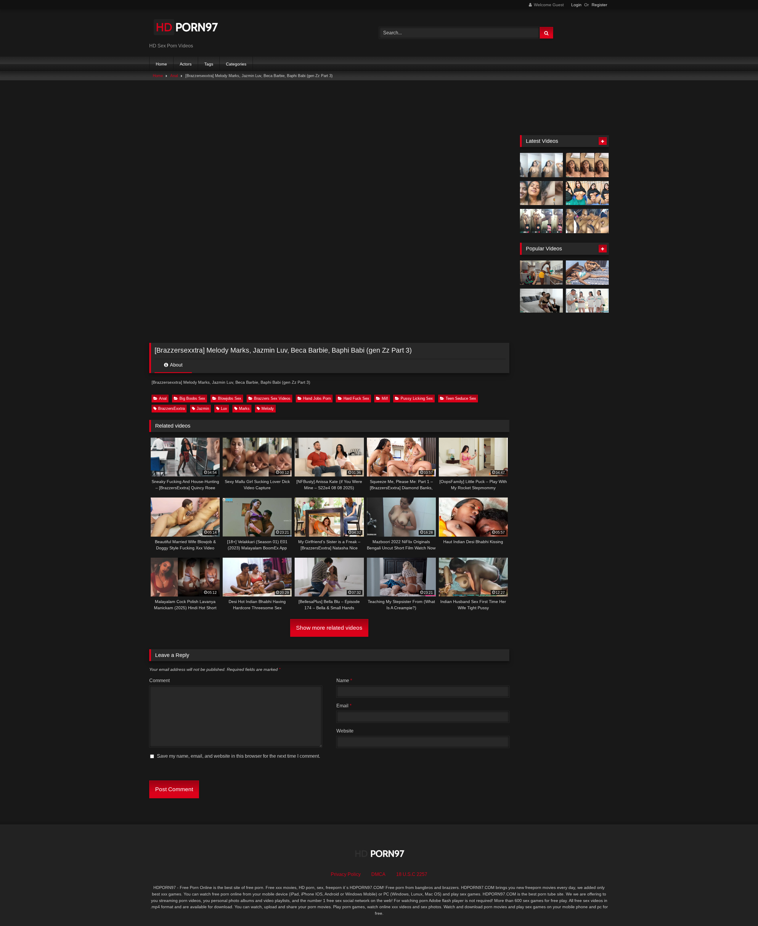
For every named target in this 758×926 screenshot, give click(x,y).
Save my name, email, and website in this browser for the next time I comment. (238, 756)
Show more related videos (329, 628)
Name (344, 680)
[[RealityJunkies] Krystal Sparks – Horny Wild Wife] (541, 301)
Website (345, 730)
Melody (267, 408)
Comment (159, 680)
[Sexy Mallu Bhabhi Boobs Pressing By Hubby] (541, 193)
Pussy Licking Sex (417, 398)
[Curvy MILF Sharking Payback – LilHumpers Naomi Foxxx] (541, 272)
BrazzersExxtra (171, 408)
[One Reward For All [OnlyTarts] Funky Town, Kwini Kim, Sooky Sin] (587, 301)
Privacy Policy (346, 874)
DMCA (378, 874)
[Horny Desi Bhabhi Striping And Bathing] (541, 165)
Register (599, 4)
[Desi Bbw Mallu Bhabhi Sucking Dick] (587, 221)
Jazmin (203, 408)
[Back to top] (739, 908)
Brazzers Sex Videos (272, 398)
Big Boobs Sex (192, 398)
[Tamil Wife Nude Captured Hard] (587, 165)
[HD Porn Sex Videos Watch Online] (186, 28)
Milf (385, 398)
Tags (208, 64)
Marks (244, 408)
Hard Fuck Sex (356, 398)
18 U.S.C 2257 (411, 874)
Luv (224, 408)
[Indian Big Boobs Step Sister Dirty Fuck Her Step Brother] (587, 272)
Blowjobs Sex (229, 398)
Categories (236, 64)
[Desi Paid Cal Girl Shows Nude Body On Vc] (541, 221)
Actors (186, 64)
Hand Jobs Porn (317, 398)
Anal (174, 75)
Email (343, 705)
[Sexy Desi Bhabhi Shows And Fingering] (587, 193)
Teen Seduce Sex (461, 398)
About (175, 364)
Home (161, 64)
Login (576, 4)
